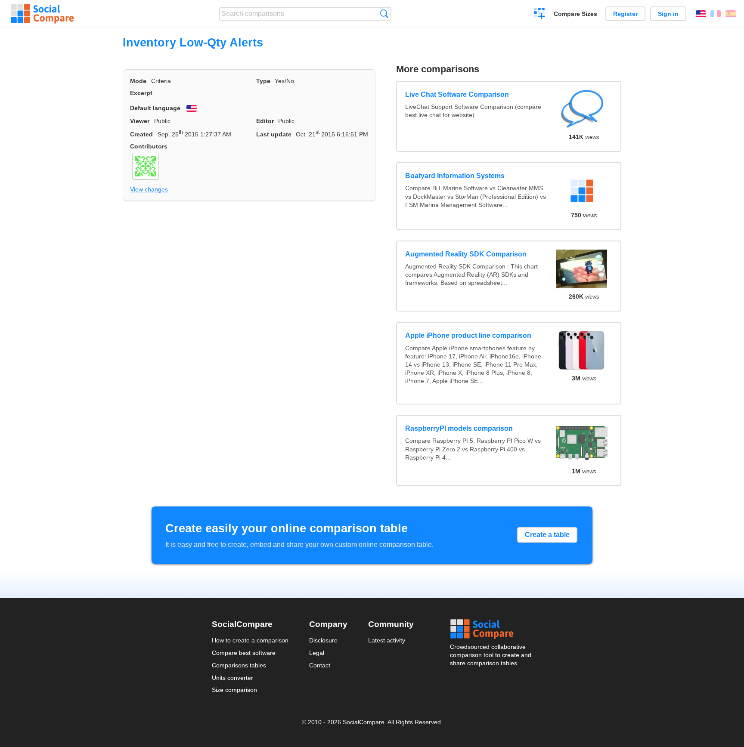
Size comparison (234, 689)
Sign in (668, 13)
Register (625, 13)
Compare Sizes (575, 13)
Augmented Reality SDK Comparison (466, 254)
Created (141, 134)
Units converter (232, 677)
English (701, 13)
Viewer (139, 120)
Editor (265, 120)
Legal (316, 652)
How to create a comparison (250, 640)
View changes (149, 189)
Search (384, 13)
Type (263, 80)
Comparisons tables (239, 665)
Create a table (547, 534)
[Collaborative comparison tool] (42, 14)
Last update (273, 134)
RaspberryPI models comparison (459, 428)
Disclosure (323, 640)
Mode (138, 80)
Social (491, 629)
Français (715, 13)
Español (730, 13)
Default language (155, 108)
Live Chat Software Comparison (457, 94)
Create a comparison (540, 14)
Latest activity (386, 640)
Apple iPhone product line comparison (468, 335)
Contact (319, 665)
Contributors (148, 146)
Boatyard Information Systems (455, 175)
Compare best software (244, 652)
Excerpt (141, 93)
